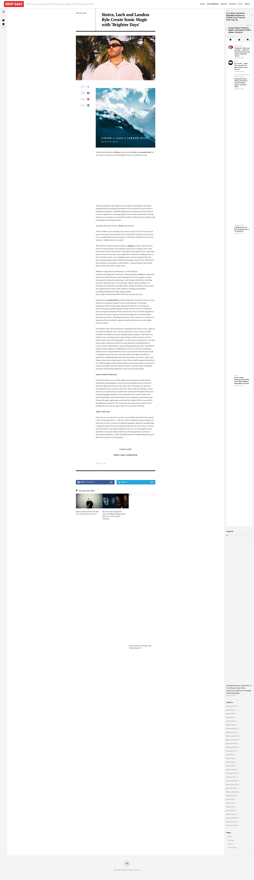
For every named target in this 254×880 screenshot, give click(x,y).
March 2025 (231, 769)
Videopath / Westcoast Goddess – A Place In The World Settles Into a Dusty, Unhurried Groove (242, 52)
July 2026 (230, 710)
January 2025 (232, 777)
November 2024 (233, 784)
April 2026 (231, 721)
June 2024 (231, 803)
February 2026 (232, 728)
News (240, 4)
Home (202, 4)
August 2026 (232, 706)
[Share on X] (86, 87)
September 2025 (233, 747)
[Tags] (247, 39)
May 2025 (231, 762)
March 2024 (231, 814)
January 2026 (232, 732)
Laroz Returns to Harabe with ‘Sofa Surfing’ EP (140, 647)
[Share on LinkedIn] (86, 105)
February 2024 (232, 818)
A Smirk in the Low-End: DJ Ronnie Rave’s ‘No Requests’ (241, 229)
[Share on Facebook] (86, 93)
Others (247, 4)
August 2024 (232, 795)
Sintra (121, 257)
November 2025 (233, 740)
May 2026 (231, 717)
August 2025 (232, 751)
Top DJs (223, 4)
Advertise (231, 840)
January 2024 (232, 822)
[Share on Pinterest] (86, 99)
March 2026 (231, 725)
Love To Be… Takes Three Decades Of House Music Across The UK (241, 66)
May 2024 (231, 807)
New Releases (212, 4)
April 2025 (231, 766)
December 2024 (232, 781)
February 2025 (232, 773)
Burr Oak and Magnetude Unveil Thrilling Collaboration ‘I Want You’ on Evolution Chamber (114, 515)
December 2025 (232, 736)
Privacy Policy (232, 848)
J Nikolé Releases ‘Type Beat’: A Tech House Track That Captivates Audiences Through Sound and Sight (239, 689)
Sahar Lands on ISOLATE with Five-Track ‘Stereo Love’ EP (87, 512)
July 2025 (230, 755)
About (230, 836)
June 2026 (231, 714)
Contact (230, 844)
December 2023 (232, 825)
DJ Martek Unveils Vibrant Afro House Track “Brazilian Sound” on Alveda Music (240, 82)
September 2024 (233, 792)
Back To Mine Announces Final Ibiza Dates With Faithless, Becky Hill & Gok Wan (241, 380)
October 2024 (232, 788)
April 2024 (231, 810)
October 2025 (232, 743)
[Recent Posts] (230, 39)
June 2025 (231, 758)
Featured (232, 4)
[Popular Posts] (239, 39)
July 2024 (230, 799)
